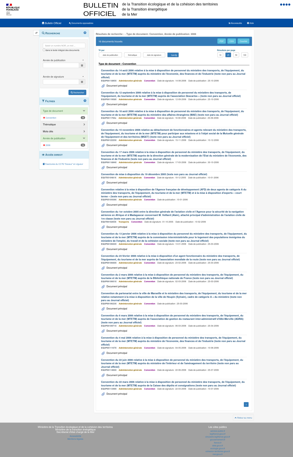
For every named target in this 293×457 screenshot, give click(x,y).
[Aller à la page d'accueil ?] (289, 4)
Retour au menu (244, 417)
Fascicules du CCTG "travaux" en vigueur (64, 163)
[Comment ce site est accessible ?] (281, 4)
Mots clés (48, 131)
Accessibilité (75, 435)
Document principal (116, 85)
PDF (222, 41)
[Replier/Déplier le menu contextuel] (36, 32)
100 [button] (244, 55)
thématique (132, 55)
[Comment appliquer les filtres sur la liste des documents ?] (85, 100)
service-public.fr (217, 430)
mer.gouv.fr (218, 454)
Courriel (243, 41)
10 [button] (220, 55)
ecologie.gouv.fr (217, 448)
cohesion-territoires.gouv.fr (218, 451)
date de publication (110, 55)
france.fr (217, 442)
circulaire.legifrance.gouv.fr (217, 436)
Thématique (49, 124)
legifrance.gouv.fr (218, 433)
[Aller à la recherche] (287, 4)
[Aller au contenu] (284, 4)
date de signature (154, 55)
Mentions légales (75, 438)
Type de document (53, 110)
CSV (232, 41)
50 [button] (236, 55)
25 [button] (228, 55)
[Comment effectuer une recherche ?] (85, 33)
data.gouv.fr (217, 445)
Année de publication (54, 138)
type (173, 55)
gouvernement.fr (217, 439)
